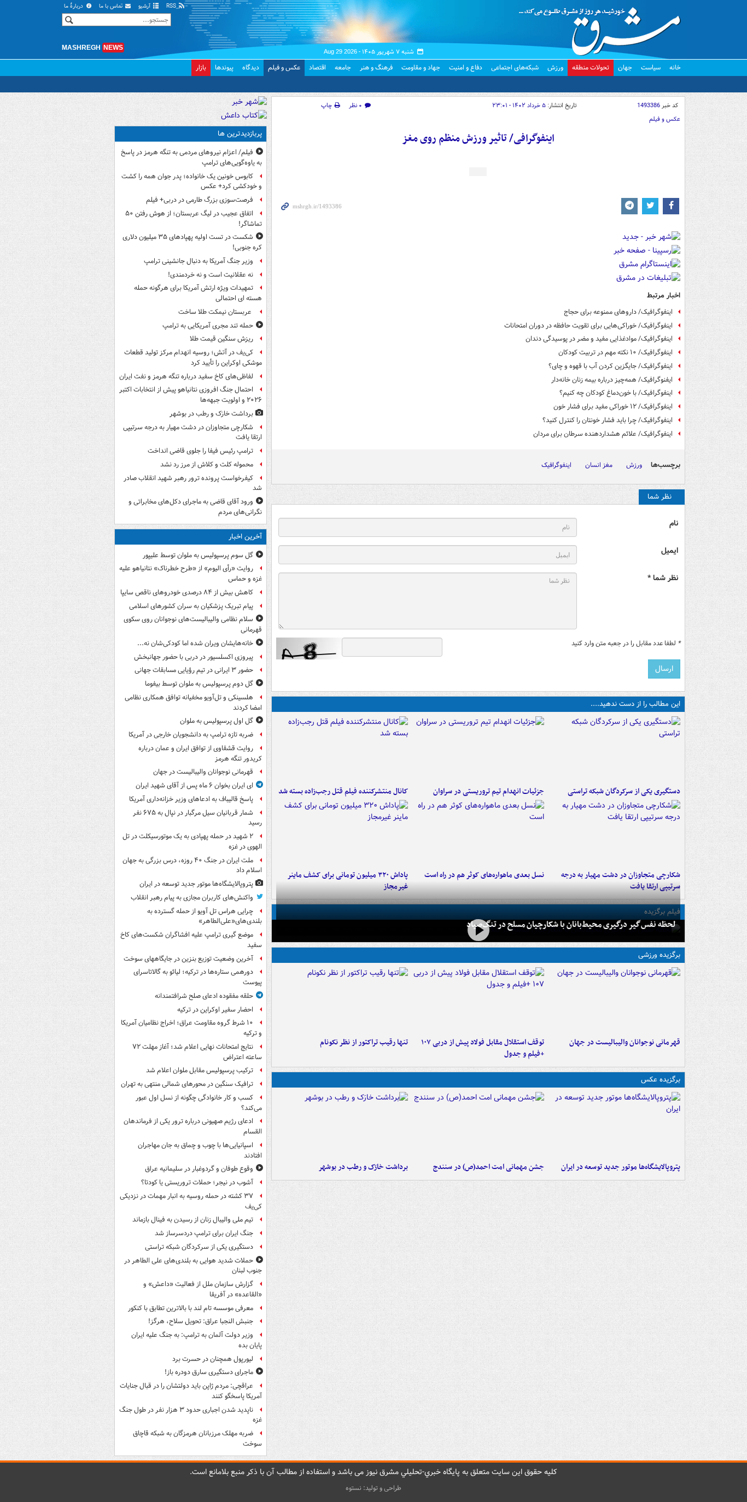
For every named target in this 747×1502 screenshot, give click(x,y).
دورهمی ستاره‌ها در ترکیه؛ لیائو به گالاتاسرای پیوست (197, 977)
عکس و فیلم (284, 67)
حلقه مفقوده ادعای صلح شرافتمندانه (204, 996)
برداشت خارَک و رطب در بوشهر (363, 1167)
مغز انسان (598, 465)
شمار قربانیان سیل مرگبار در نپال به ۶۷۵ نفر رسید (197, 818)
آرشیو (145, 6)
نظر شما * (662, 578)
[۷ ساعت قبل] (478, 1125)
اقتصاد (317, 67)
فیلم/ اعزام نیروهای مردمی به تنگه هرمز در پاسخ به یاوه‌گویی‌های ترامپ (191, 157)
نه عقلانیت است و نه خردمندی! (210, 275)
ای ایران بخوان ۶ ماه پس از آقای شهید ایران (194, 785)
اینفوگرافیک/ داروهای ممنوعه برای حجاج (618, 312)
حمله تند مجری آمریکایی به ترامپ (207, 325)
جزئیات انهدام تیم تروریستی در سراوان (488, 791)
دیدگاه (250, 67)
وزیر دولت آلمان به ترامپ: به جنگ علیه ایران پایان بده (196, 1340)
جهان (625, 67)
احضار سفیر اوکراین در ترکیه (215, 1009)
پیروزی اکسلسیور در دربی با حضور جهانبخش (193, 657)
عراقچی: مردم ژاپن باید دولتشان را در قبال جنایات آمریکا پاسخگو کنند (191, 1391)
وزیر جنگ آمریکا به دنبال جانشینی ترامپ (198, 261)
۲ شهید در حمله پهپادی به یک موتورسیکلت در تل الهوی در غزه (192, 841)
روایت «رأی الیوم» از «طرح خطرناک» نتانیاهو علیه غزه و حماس (190, 573)
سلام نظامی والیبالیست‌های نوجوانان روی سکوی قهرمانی (193, 624)
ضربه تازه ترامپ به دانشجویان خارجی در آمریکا (191, 734)
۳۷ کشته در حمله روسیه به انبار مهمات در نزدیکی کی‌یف (191, 1201)
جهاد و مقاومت (420, 67)
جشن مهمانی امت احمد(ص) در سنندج (488, 1167)
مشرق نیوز (603, 27)
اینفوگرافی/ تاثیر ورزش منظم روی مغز (478, 138)
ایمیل (669, 551)
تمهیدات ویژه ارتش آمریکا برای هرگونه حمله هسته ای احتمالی (198, 293)
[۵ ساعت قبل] (478, 749)
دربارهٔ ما (74, 6)
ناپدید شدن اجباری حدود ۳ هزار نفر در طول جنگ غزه (190, 1415)
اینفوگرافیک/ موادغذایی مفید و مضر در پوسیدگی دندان (599, 339)
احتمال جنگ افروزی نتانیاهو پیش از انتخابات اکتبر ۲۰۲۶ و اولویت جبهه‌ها (190, 394)
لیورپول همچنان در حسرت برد (212, 1359)
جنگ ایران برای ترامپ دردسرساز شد (204, 1233)
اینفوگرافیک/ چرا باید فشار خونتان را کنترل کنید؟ (607, 420)
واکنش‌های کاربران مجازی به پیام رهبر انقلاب (192, 897)
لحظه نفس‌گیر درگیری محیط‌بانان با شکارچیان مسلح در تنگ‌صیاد (571, 924)
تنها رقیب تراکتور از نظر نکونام (364, 1042)
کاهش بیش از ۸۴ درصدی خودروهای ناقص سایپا (186, 592)
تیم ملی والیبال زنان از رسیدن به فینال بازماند (192, 1219)
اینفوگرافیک (556, 465)
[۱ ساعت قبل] (614, 1000)
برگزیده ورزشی (659, 955)
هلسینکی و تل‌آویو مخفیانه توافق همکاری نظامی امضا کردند (193, 702)
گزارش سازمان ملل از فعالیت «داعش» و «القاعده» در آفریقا (202, 1289)
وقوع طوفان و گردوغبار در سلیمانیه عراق (199, 1169)
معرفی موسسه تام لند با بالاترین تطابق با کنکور (190, 1308)
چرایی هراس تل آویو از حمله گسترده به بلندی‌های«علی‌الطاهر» (204, 916)
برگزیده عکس (660, 1079)
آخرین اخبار (245, 536)
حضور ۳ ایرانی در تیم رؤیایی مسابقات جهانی (194, 670)
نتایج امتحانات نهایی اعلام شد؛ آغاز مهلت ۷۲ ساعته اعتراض (197, 1052)
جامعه (343, 67)
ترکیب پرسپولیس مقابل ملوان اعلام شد (199, 1070)
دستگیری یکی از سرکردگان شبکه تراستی (624, 791)
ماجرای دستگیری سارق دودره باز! (209, 1372)
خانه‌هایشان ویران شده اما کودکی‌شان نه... (195, 643)
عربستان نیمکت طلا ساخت (215, 312)
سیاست (651, 67)
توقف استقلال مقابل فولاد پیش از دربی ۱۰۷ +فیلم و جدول (482, 1048)
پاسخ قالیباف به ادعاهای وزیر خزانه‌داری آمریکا (191, 799)
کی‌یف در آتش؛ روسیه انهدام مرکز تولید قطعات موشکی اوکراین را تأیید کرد (193, 357)
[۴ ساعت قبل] (478, 930)
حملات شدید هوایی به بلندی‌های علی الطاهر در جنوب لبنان (193, 1265)
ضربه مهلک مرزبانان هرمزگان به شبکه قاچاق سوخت (197, 1438)
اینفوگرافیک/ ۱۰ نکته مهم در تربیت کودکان (615, 352)
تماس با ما (111, 6)
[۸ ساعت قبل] (342, 749)
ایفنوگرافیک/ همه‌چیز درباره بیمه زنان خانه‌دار (612, 380)
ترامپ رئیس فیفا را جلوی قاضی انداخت (200, 451)
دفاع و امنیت (465, 67)
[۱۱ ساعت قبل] (342, 1125)
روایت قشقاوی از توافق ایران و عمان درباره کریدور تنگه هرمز (200, 753)
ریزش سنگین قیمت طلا (221, 339)
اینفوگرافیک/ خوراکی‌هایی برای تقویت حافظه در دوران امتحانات (588, 325)
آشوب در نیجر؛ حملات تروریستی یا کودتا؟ (197, 1182)
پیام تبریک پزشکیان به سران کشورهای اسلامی (191, 606)
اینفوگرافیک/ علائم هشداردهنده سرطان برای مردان (603, 434)
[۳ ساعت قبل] (614, 749)
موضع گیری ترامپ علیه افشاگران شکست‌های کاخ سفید (191, 940)
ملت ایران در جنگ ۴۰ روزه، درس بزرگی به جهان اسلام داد (192, 865)
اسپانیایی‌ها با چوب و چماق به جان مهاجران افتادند (200, 1150)
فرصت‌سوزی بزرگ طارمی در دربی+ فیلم (199, 200)
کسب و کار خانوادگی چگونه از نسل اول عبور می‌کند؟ (199, 1102)
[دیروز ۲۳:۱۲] (478, 1000)
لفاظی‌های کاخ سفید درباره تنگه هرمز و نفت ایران (186, 376)
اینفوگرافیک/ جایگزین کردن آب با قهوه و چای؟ (610, 366)
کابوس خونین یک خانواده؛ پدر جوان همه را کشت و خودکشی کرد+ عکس (191, 181)
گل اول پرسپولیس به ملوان (216, 721)
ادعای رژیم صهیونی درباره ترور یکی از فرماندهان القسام (193, 1126)
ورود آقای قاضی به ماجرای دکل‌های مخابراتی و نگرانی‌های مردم (195, 506)
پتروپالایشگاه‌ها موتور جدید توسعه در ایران (620, 1167)
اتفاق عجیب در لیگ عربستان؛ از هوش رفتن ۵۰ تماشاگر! (193, 218)
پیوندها (224, 67)
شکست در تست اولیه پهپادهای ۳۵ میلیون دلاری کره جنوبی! (192, 242)
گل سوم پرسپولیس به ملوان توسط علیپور (198, 555)
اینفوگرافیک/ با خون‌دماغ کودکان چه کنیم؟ (616, 393)
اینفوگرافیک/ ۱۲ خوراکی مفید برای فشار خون (613, 406)
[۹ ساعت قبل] (342, 833)
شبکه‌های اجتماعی (515, 67)
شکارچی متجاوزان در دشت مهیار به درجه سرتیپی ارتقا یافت (192, 432)
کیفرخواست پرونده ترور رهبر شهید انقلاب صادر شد (193, 483)
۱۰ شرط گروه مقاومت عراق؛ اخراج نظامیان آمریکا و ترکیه (191, 1028)
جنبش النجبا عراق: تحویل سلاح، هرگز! (200, 1321)
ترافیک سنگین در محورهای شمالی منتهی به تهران (187, 1084)
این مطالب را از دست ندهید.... (635, 704)
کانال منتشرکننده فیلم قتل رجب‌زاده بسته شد (343, 791)
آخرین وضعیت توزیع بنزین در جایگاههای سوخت (188, 959)
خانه (675, 67)
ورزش (555, 67)
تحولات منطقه (590, 67)
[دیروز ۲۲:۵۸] (342, 1000)
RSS (172, 6)
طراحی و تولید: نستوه (373, 1488)
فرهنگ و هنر (376, 67)
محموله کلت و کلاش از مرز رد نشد (206, 464)
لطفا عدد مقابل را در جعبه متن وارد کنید (625, 643)
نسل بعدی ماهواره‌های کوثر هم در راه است (484, 875)
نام (673, 523)
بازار (201, 67)
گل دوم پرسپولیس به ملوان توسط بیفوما (199, 684)
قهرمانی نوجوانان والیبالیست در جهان (624, 1042)
